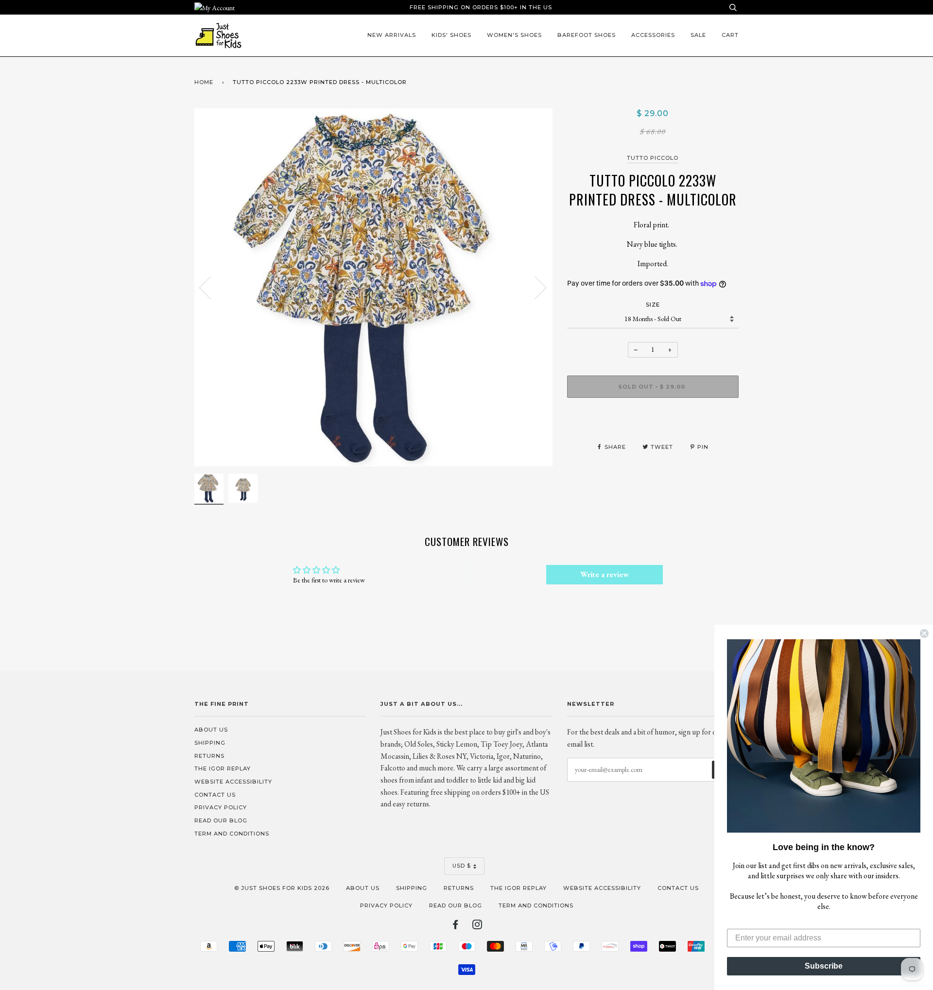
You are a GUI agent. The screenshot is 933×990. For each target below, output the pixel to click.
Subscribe (824, 966)
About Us (211, 729)
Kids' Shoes (451, 35)
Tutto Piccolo (652, 157)
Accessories (653, 35)
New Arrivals (391, 35)
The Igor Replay (222, 768)
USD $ (461, 865)
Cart (730, 35)
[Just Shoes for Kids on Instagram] (477, 926)
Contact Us (215, 794)
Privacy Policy (220, 807)
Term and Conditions (231, 833)
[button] (823, 736)
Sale (698, 35)
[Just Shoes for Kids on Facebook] (455, 926)
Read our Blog (220, 820)
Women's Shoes (514, 35)
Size (653, 304)
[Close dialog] (924, 633)
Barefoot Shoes (586, 35)
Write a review (604, 574)
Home (203, 82)
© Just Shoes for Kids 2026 (281, 888)
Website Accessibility (233, 781)
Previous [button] (210, 287)
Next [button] (535, 287)
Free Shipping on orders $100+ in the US (481, 7)
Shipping (209, 742)
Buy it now (653, 415)
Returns (209, 755)
